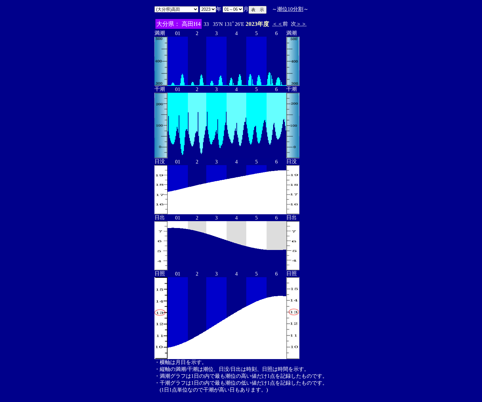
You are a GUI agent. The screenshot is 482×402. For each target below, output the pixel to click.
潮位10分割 (290, 9)
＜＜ (277, 24)
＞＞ (301, 24)
